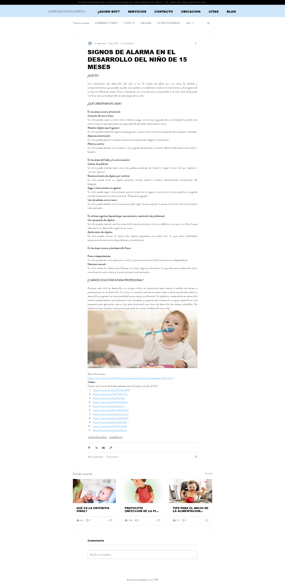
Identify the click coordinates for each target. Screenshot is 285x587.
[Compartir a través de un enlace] (110, 447)
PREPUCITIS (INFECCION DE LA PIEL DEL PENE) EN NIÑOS (142, 510)
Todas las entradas (81, 23)
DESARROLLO (116, 437)
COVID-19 (129, 23)
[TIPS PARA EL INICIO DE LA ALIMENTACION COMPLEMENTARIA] (190, 491)
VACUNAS (145, 23)
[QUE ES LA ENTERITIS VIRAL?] (94, 491)
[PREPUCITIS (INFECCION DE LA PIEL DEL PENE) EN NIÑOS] (142, 491)
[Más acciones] (195, 43)
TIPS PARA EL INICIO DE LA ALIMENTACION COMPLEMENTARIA (190, 510)
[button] (208, 23)
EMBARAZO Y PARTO (106, 23)
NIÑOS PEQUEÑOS (97, 437)
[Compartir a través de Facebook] (89, 447)
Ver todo (208, 473)
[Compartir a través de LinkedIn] (103, 447)
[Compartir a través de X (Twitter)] (96, 447)
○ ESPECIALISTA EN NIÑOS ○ (67, 11)
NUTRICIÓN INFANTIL (168, 23)
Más (188, 23)
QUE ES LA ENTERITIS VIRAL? (92, 510)
